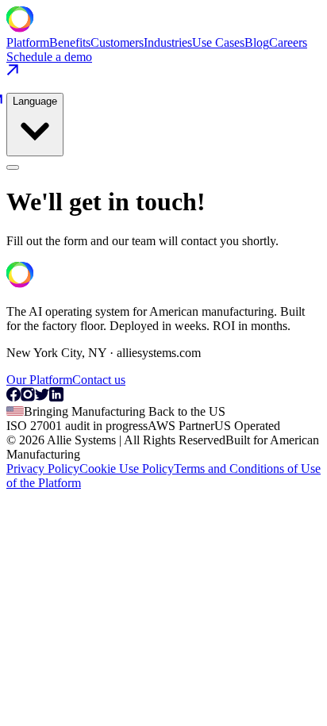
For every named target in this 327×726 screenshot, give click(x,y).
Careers (288, 42)
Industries (168, 42)
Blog (256, 42)
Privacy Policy (42, 468)
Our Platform (39, 379)
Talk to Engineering (56, 498)
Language (35, 101)
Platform (27, 42)
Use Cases (218, 42)
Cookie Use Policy (126, 468)
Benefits (69, 42)
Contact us (98, 379)
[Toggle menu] (12, 167)
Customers (117, 42)
